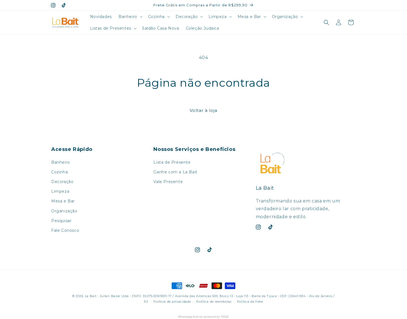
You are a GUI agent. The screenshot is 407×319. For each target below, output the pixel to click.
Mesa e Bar (63, 201)
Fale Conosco (65, 230)
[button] (130, 16)
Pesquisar (61, 220)
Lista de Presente (171, 162)
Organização (64, 211)
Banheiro (60, 162)
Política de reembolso (213, 301)
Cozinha (59, 171)
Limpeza (60, 191)
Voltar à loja (203, 110)
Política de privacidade (172, 301)
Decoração (62, 181)
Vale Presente (168, 181)
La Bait (91, 296)
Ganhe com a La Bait (175, 171)
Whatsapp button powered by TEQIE (203, 316)
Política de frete (250, 301)
